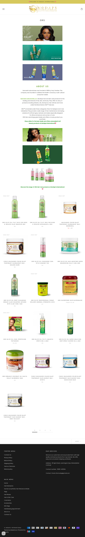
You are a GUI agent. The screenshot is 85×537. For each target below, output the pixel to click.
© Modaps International (12, 527)
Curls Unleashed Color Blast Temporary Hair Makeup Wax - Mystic (42, 378)
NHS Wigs (7, 506)
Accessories (8, 503)
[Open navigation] (3, 9)
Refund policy (8, 469)
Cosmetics (7, 500)
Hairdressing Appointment (12, 509)
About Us (7, 512)
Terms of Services (9, 466)
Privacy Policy (8, 458)
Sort (77, 441)
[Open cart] (82, 9)
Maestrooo (14, 530)
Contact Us (7, 455)
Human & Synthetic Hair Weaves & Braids (16, 489)
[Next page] (50, 430)
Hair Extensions (8, 486)
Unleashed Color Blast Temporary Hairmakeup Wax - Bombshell (70, 224)
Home (6, 483)
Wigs (5, 491)
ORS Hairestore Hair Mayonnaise (70, 300)
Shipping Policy (8, 463)
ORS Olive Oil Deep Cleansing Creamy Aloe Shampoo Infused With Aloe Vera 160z (14, 302)
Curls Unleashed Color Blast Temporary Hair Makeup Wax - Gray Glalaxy (15, 417)
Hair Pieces (7, 494)
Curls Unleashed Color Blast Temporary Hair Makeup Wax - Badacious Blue (70, 378)
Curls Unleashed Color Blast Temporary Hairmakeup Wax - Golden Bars (15, 263)
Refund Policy (8, 460)
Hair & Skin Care (9, 497)
